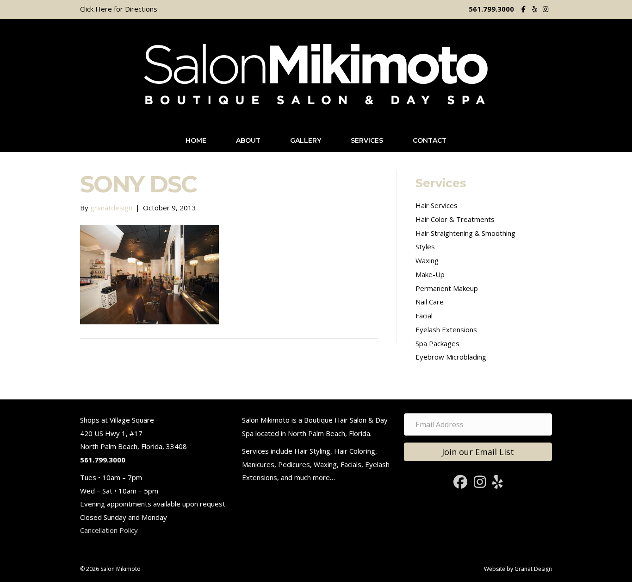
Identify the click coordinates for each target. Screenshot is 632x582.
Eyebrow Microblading (450, 356)
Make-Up (430, 274)
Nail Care (429, 301)
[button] (478, 452)
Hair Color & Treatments (455, 219)
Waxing (427, 260)
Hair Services (436, 205)
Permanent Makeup (446, 288)
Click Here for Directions (118, 8)
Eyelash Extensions (446, 329)
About (248, 140)
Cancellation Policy (109, 530)
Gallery (305, 140)
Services (367, 140)
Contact (429, 140)
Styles (425, 246)
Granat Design (533, 569)
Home (196, 140)
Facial (424, 315)
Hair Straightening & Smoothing (465, 233)
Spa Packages (437, 343)
